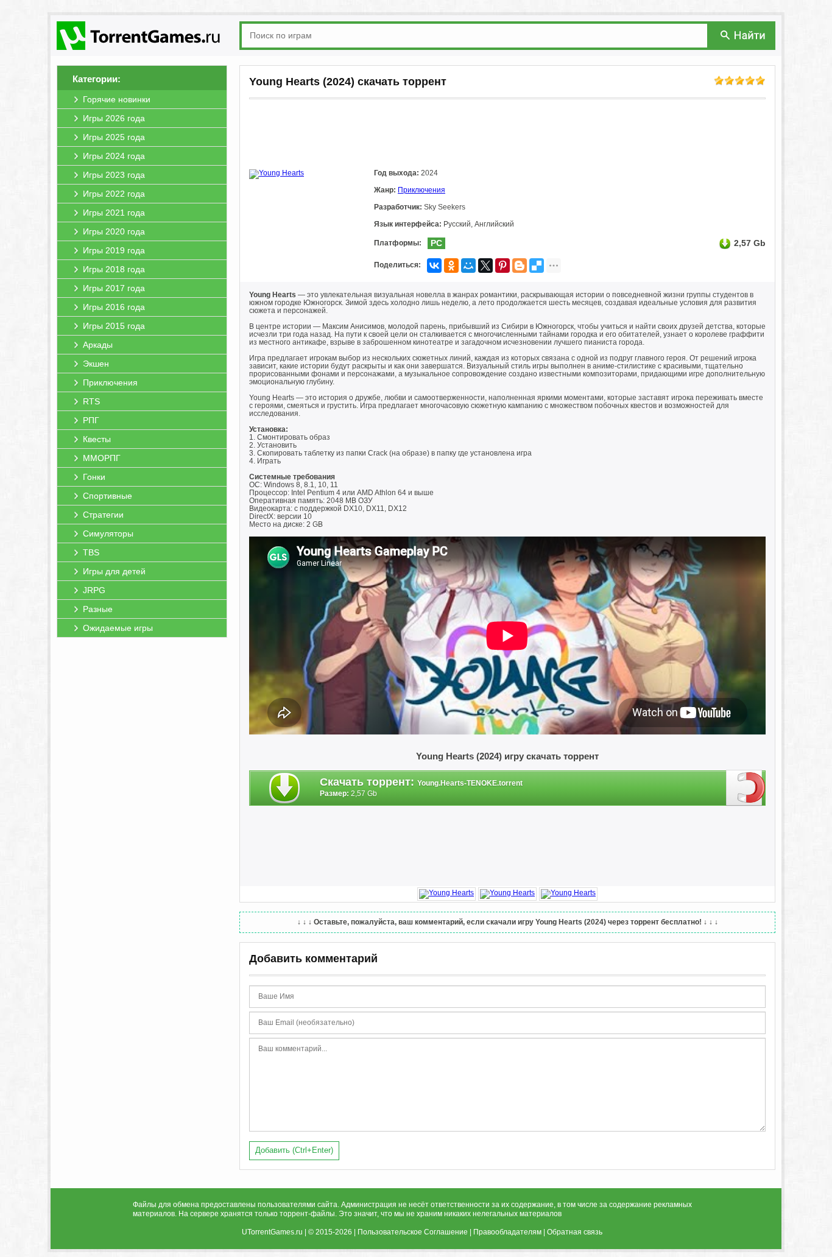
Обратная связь (574, 1232)
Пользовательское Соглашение (413, 1232)
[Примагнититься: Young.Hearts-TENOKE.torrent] (746, 787)
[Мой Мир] (468, 265)
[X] (485, 265)
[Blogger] (519, 265)
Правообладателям (507, 1232)
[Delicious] (536, 265)
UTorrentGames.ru (272, 1232)
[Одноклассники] (451, 265)
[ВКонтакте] (434, 265)
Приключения (421, 190)
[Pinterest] (502, 265)
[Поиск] (743, 35)
